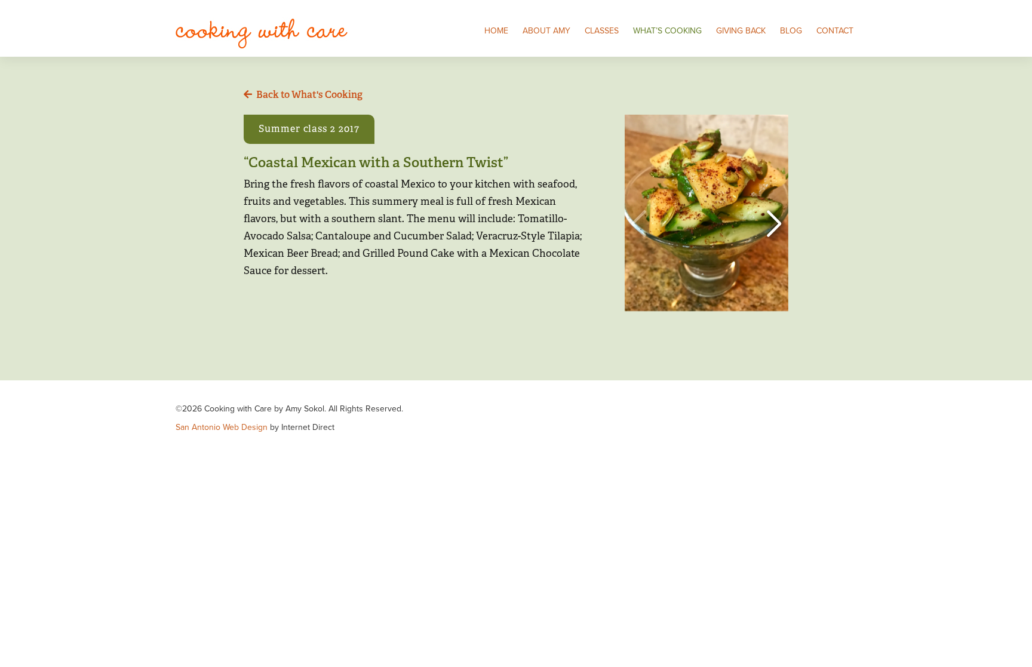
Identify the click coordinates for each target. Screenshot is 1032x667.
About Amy (546, 31)
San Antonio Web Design (222, 427)
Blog (791, 31)
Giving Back (741, 31)
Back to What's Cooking (309, 94)
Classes (602, 31)
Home (496, 31)
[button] (774, 224)
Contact (834, 31)
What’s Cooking (667, 31)
